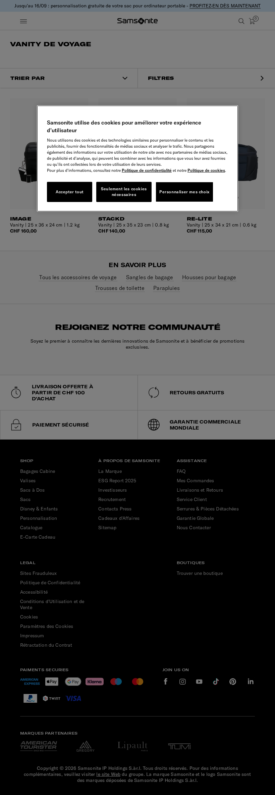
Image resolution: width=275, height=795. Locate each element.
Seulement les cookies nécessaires (124, 191)
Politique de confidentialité (147, 170)
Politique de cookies (206, 170)
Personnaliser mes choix (184, 191)
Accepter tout (70, 191)
